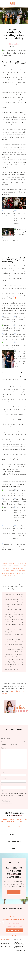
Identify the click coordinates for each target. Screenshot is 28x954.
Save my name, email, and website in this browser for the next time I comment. (14, 794)
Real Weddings (14, 46)
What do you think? (14, 730)
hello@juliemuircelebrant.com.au (13, 919)
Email (3, 779)
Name (3, 772)
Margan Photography (8, 563)
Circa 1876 (11, 575)
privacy (3, 939)
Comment (4, 748)
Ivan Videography (13, 565)
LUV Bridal (5, 570)
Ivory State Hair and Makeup (11, 573)
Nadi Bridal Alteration (18, 570)
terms (9, 939)
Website (3, 785)
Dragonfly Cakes (18, 568)
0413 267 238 (14, 916)
